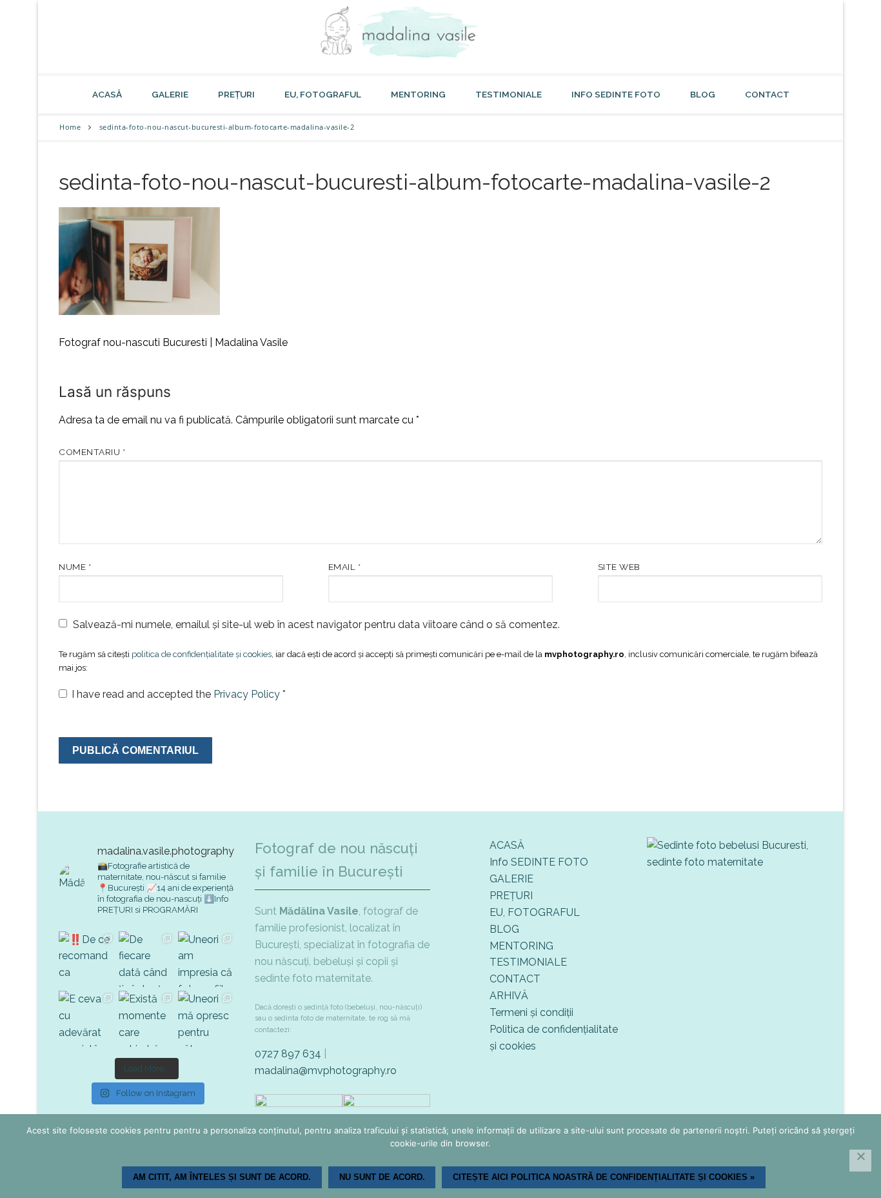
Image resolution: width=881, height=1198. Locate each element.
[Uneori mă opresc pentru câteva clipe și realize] (206, 1019)
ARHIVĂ (509, 996)
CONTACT (515, 979)
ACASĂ (507, 845)
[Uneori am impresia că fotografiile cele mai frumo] (206, 959)
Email (344, 567)
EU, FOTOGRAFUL (535, 912)
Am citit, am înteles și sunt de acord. (222, 1177)
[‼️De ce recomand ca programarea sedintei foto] (87, 959)
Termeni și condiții (531, 1012)
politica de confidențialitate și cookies (202, 654)
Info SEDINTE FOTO (539, 862)
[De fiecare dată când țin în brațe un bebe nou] (147, 959)
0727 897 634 (288, 1054)
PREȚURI (511, 895)
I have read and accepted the (179, 694)
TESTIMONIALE (528, 962)
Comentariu (92, 452)
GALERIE (511, 879)
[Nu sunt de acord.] (860, 1161)
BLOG (504, 929)
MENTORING (521, 946)
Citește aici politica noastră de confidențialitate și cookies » (604, 1177)
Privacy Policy (247, 694)
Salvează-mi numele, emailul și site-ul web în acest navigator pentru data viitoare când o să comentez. (316, 624)
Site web (619, 567)
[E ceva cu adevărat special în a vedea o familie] (87, 1019)
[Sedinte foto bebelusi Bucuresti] (734, 862)
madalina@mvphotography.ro (326, 1070)
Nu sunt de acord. (382, 1177)
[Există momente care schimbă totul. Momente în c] (147, 1019)
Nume (75, 567)
